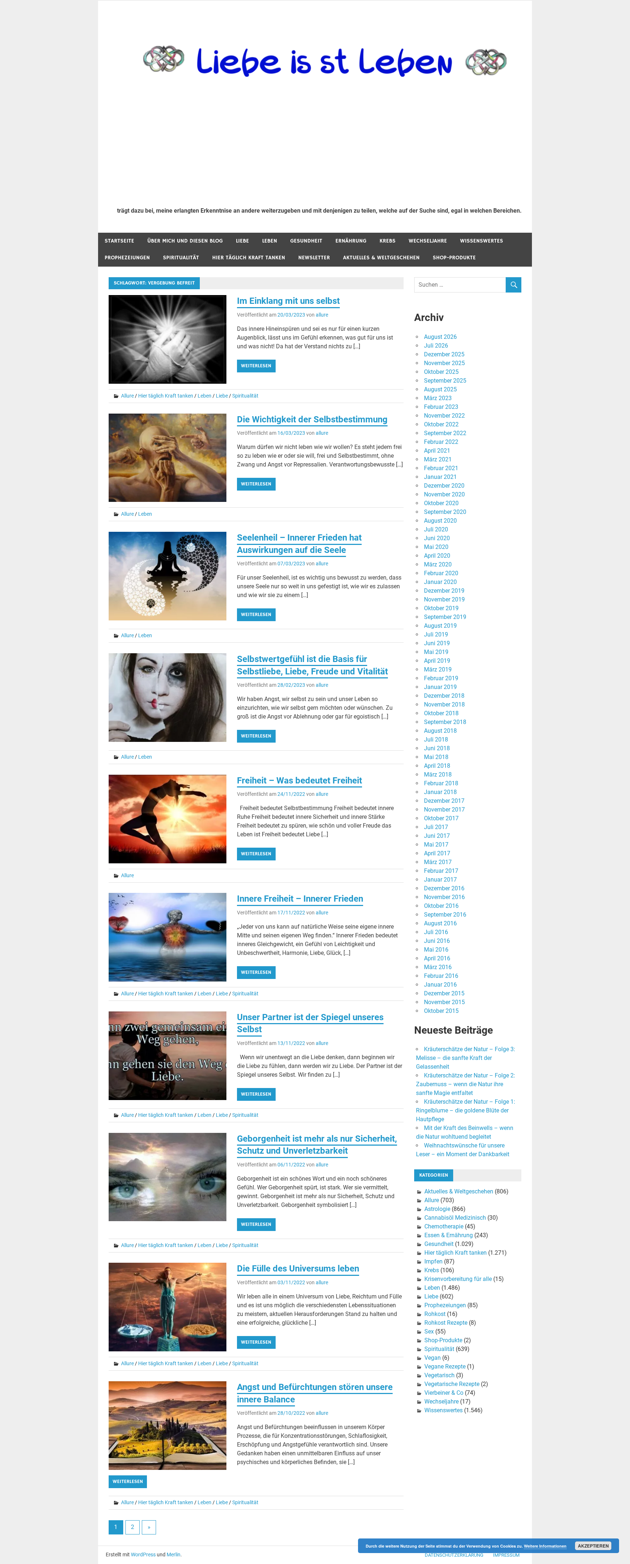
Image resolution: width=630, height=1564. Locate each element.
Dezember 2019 (444, 590)
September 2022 (445, 433)
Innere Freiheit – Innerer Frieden (300, 899)
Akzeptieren (593, 1545)
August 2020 (440, 520)
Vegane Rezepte (445, 1366)
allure (322, 315)
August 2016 (440, 923)
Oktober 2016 (441, 905)
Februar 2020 (441, 573)
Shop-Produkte (454, 257)
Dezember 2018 (444, 695)
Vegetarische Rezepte (451, 1384)
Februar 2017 (441, 870)
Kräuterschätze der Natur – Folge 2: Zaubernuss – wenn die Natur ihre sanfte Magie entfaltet (465, 1084)
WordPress (143, 1554)
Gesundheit (306, 240)
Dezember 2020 (444, 485)
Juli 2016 (436, 932)
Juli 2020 (436, 529)
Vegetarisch (439, 1375)
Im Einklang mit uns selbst (288, 301)
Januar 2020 (440, 581)
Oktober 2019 (441, 608)
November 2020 (444, 494)
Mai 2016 (436, 949)
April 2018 (437, 765)
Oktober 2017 (441, 818)
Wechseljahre (428, 240)
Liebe (242, 240)
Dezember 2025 (444, 354)
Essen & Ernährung (448, 1235)
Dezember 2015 (444, 993)
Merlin (173, 1554)
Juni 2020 (437, 538)
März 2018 (438, 774)
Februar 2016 (441, 975)
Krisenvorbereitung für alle (458, 1278)
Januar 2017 (440, 879)
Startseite (119, 240)
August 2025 (440, 389)
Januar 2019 (440, 687)
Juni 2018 (437, 748)
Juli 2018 (436, 739)
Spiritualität (181, 257)
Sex (429, 1331)
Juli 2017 (436, 827)
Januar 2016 (440, 984)
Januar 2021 (440, 476)
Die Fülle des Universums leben (298, 1268)
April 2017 (437, 853)
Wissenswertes (481, 240)
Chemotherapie (443, 1226)
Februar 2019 (441, 678)
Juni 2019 (437, 643)
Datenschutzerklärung (454, 1555)
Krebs (388, 240)
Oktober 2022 (441, 424)
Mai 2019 (436, 652)
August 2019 (440, 625)
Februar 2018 (441, 783)
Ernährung (350, 240)
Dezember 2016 (444, 888)
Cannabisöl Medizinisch (455, 1217)
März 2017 (438, 862)
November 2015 (444, 1002)
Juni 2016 (437, 940)
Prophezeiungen (127, 257)
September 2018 (445, 722)
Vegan (432, 1357)
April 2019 (437, 660)
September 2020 (445, 511)
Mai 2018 (436, 757)
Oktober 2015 (441, 1010)
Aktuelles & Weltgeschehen (381, 257)
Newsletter (314, 257)
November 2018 (444, 704)
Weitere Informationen (545, 1546)
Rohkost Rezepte (445, 1322)
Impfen (433, 1261)
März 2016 (438, 967)
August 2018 (440, 730)
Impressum (506, 1555)
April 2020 (437, 555)
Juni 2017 (437, 835)
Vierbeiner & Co (443, 1392)
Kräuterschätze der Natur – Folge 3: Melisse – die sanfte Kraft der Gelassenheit (465, 1058)
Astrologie (437, 1208)
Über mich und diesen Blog (185, 240)
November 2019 (444, 599)
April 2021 (437, 450)
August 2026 (440, 336)
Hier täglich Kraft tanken (248, 257)
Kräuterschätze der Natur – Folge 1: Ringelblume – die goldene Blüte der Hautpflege (465, 1110)
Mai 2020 (436, 546)
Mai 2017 (436, 844)
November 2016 (444, 897)
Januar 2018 (440, 792)
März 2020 (438, 564)
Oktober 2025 (441, 371)
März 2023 (438, 398)
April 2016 (437, 958)
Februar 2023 (441, 406)
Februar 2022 (441, 441)
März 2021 (438, 459)
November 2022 (444, 415)
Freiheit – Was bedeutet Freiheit (299, 780)
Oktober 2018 (441, 713)
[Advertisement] (319, 147)
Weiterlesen (256, 366)
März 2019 (438, 669)
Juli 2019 (436, 634)
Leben (269, 240)
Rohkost (435, 1314)
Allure (127, 396)
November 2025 (444, 363)
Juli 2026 (436, 345)
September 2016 (445, 914)
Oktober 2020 (441, 503)
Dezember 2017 (444, 800)
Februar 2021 (441, 468)
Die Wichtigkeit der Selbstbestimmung (312, 419)
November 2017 (444, 809)
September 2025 (445, 380)
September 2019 (445, 616)
